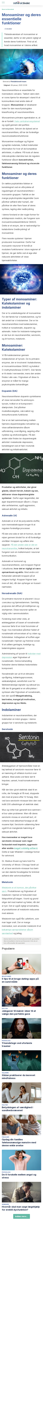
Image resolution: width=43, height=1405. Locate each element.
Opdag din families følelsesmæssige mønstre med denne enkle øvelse (19, 1142)
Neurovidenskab (8, 9)
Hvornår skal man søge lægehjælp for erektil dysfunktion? (21, 1208)
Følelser (5, 1137)
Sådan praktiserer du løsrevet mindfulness (18, 1077)
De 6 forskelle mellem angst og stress (19, 1176)
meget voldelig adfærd (25, 848)
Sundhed (5, 1204)
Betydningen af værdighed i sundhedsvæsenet (17, 1109)
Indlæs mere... (21, 1216)
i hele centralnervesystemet (27, 121)
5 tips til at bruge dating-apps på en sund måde (20, 980)
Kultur (5, 1008)
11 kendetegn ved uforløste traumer (17, 1044)
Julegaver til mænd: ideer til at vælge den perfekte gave (19, 1012)
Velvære (5, 1073)
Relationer (6, 976)
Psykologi (6, 1040)
